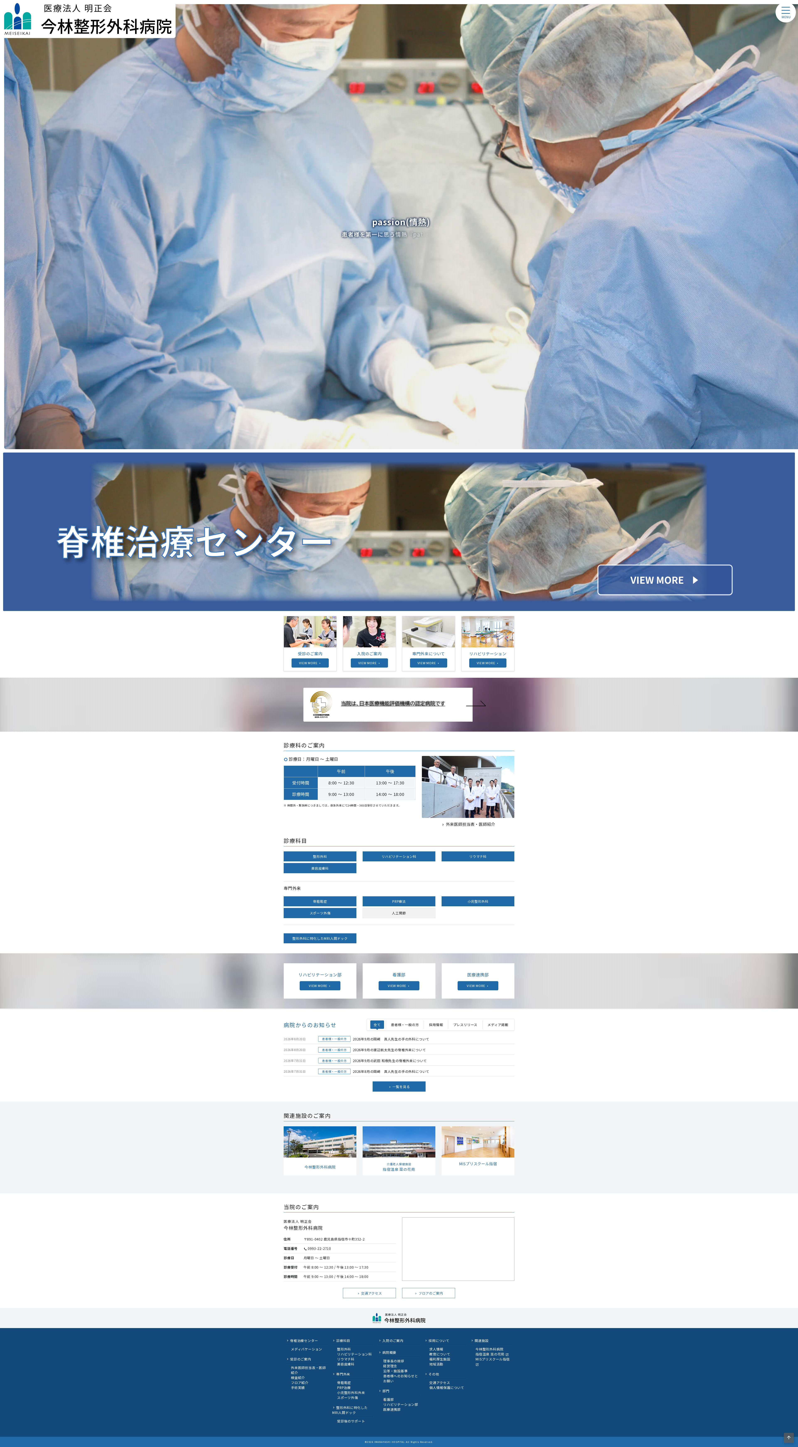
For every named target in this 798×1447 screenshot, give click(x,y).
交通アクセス (369, 1293)
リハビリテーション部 (400, 1404)
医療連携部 (392, 1409)
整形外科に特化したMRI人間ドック (320, 938)
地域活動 (436, 1364)
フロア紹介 (299, 1382)
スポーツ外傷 (320, 912)
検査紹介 (298, 1377)
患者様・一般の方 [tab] (405, 1024)
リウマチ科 (478, 856)
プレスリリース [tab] (465, 1024)
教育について (439, 1354)
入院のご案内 (392, 1340)
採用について (439, 1340)
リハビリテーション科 (399, 856)
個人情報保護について (446, 1387)
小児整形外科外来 (351, 1392)
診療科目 (343, 1340)
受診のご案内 (300, 1359)
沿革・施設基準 (395, 1370)
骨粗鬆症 (320, 901)
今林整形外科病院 (489, 1349)
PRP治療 (344, 1387)
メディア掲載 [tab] (498, 1024)
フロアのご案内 (428, 1293)
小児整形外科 (478, 901)
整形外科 (320, 856)
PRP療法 (399, 901)
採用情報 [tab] (436, 1024)
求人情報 (436, 1349)
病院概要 (389, 1352)
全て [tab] (377, 1024)
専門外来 (343, 1374)
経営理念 (390, 1365)
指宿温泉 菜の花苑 (492, 1354)
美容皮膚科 (320, 868)
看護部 (388, 1399)
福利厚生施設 (439, 1359)
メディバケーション (306, 1349)
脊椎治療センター (304, 1340)
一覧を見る (399, 1086)
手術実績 (298, 1387)
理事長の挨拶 (393, 1360)
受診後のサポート (351, 1421)
